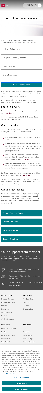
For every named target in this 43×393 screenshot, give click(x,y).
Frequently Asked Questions (14, 58)
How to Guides (28, 40)
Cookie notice (27, 335)
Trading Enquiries (10, 239)
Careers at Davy (28, 309)
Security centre (6, 342)
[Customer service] (32, 5)
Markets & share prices (9, 328)
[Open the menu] (39, 5)
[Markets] (28, 5)
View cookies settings (21, 377)
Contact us (26, 302)
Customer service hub (14, 40)
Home (3, 40)
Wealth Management (8, 319)
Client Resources (10, 75)
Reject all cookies (21, 383)
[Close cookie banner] (40, 348)
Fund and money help (10, 42)
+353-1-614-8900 (25, 269)
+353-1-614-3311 (25, 276)
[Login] (36, 5)
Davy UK (4, 316)
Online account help (8, 335)
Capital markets (6, 312)
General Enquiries (10, 222)
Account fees (5, 339)
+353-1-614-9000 (25, 283)
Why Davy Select (28, 299)
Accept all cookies (21, 389)
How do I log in (11, 113)
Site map (26, 306)
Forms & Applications (30, 342)
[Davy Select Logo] (5, 5)
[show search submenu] (25, 5)
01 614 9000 (26, 159)
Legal (24, 328)
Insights (3, 332)
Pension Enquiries (10, 230)
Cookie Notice (10, 373)
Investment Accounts (8, 302)
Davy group (5, 309)
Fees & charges (28, 339)
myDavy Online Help (11, 49)
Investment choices (7, 299)
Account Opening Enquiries (14, 213)
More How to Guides (21, 85)
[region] (21, 369)
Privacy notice (27, 332)
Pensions (4, 306)
